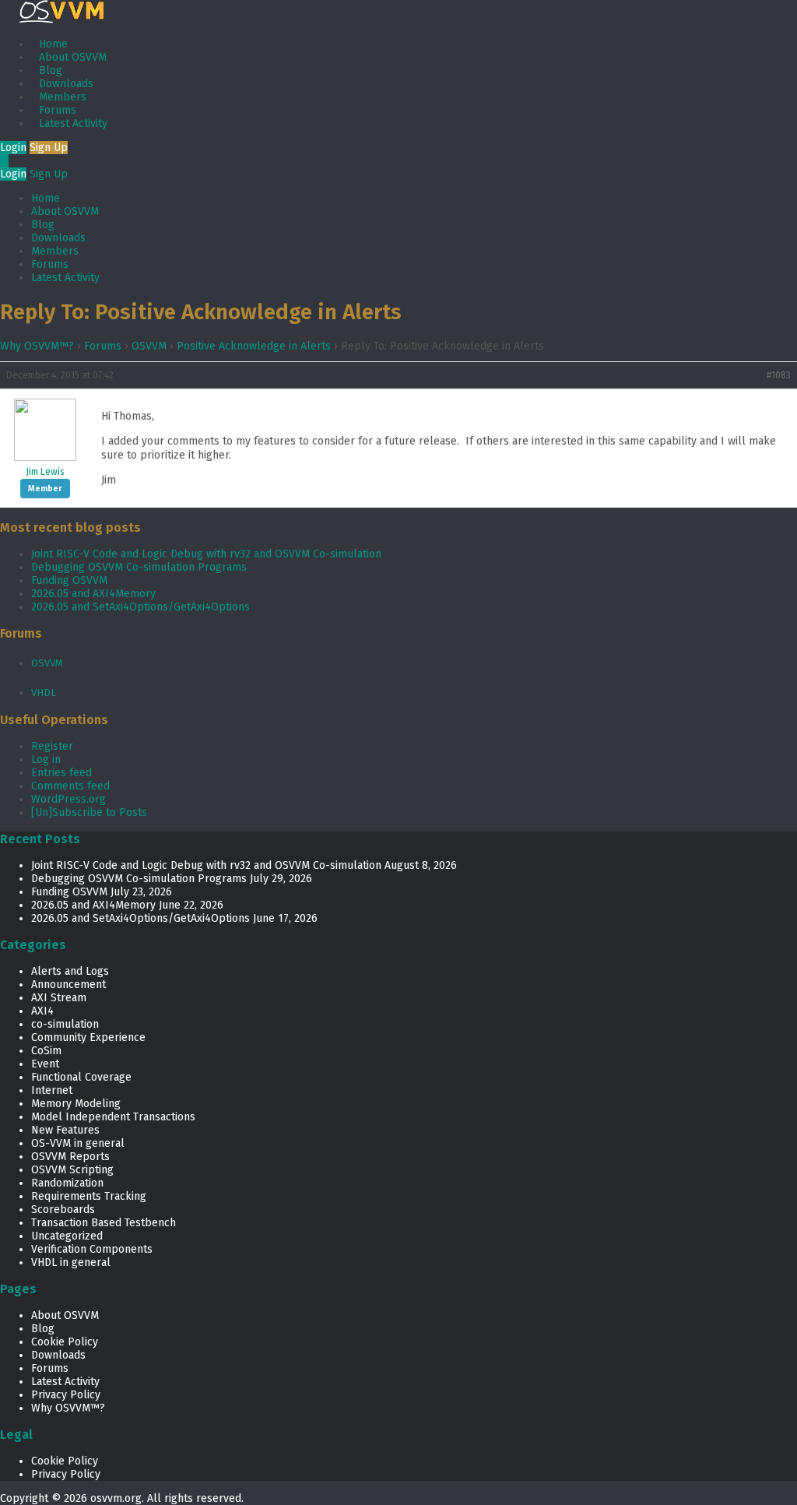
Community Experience (88, 1037)
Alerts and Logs (70, 971)
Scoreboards (63, 1209)
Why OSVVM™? (37, 346)
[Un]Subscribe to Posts (89, 812)
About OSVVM (73, 57)
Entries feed (61, 772)
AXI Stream (58, 997)
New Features (65, 1130)
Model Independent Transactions (113, 1116)
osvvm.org (116, 1498)
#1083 (779, 375)
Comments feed (70, 786)
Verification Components (92, 1249)
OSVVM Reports (70, 1156)
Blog (50, 70)
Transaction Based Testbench (103, 1222)
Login (13, 147)
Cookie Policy (64, 1342)
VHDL (43, 692)
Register (52, 746)
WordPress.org (68, 799)
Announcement (68, 984)
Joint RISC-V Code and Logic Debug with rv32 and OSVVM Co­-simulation (206, 554)
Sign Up (49, 147)
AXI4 (42, 1011)
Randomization (67, 1183)
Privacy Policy (65, 1394)
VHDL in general (71, 1262)
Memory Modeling (76, 1103)
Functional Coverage (81, 1077)
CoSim (46, 1050)
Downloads (66, 83)
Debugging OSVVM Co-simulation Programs (139, 567)
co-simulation (65, 1024)
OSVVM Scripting (72, 1169)
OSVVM (149, 346)
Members (62, 97)
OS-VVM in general (78, 1143)
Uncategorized (67, 1236)
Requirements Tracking (88, 1196)
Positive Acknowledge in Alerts (254, 346)
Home (53, 44)
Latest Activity (73, 123)
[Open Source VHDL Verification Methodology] (62, 19)
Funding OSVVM (69, 580)
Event (45, 1064)
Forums (57, 110)
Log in (46, 759)
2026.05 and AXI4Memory (93, 593)
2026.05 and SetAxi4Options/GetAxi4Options (140, 607)
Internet (51, 1090)
